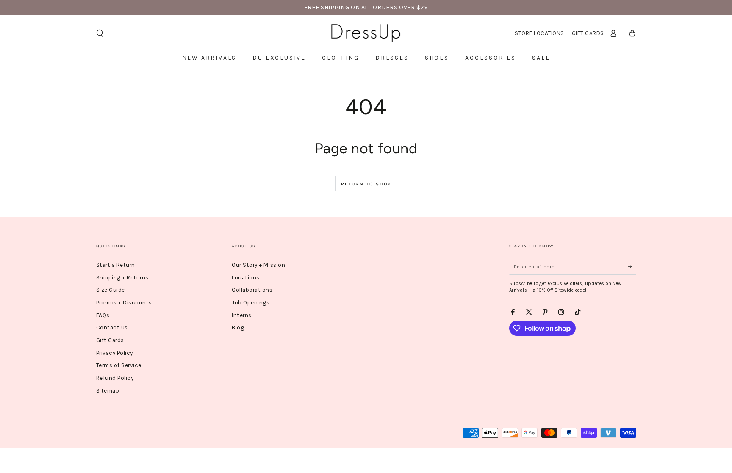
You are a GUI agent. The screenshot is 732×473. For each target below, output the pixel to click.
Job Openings (250, 302)
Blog (238, 327)
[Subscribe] (632, 266)
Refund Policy (115, 378)
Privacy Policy (114, 353)
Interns (242, 315)
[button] (100, 33)
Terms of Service (118, 365)
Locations (246, 277)
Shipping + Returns (122, 277)
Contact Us (112, 327)
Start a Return (115, 265)
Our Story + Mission (258, 265)
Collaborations (252, 290)
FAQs (103, 315)
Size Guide (110, 290)
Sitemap (107, 390)
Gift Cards (588, 33)
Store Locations (539, 33)
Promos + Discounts (124, 302)
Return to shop (366, 184)
